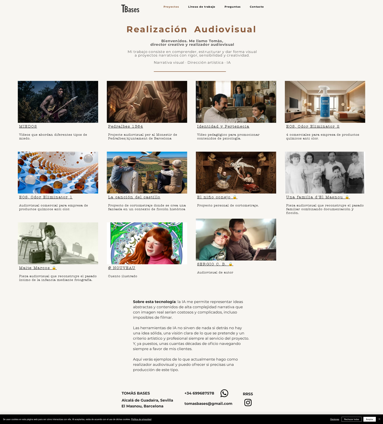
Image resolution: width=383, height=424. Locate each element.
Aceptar (369, 419)
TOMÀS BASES (136, 393)
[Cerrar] (379, 419)
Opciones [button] (334, 419)
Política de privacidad (141, 419)
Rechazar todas (351, 419)
